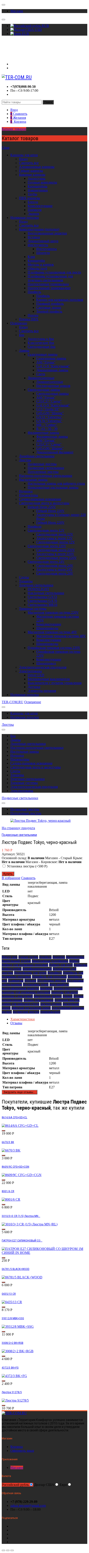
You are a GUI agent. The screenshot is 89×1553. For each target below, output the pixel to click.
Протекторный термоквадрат (49, 288)
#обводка (80, 965)
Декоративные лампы (52, 370)
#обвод (74, 961)
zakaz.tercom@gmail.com (28, 1505)
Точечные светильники (36, 585)
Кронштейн (36, 260)
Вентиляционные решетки (47, 233)
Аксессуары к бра (41, 339)
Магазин (16, 11)
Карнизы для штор (24, 155)
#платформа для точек (30, 973)
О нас (6, 45)
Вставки (34, 237)
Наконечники (38, 190)
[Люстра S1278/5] (15, 1400)
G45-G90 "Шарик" (50, 413)
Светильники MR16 (42, 605)
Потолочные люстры (43, 472)
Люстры (25, 460)
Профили (34, 526)
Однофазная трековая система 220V (54, 648)
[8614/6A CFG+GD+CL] (20, 1125)
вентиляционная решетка (20, 988)
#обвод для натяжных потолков (25, 965)
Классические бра (41, 343)
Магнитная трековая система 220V (53, 612)
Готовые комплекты (42, 182)
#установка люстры (51, 980)
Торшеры (26, 581)
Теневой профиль (49, 311)
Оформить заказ (22, 1450)
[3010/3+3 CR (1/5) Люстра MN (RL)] (29, 1224)
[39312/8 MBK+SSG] (18, 1326)
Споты (24, 577)
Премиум (34, 210)
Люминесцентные (41, 378)
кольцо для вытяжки (39, 1000)
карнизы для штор (64, 992)
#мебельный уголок (16, 961)
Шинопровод (46, 663)
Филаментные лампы (43, 432)
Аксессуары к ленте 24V (54, 569)
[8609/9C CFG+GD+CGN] (21, 1175)
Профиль (34, 292)
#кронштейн (75, 957)
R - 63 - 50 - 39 (46, 429)
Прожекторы (28, 495)
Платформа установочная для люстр (54, 272)
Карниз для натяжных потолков (59, 300)
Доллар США (44, 1485)
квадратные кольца (48, 996)
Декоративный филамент (54, 452)
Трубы (32, 194)
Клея (31, 257)
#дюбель (45, 957)
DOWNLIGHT (38, 589)
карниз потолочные (68, 988)
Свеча (40, 374)
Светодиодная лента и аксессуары (44, 503)
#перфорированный (37, 969)
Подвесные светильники (46, 468)
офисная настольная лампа (31, 1008)
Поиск (48, 102)
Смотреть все (29, 163)
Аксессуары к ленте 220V (55, 554)
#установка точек (36, 984)
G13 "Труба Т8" (48, 409)
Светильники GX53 (42, 597)
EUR (25, 33)
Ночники (26, 491)
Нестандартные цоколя (53, 386)
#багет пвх (9, 957)
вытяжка (46, 988)
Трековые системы (32, 608)
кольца (68, 996)
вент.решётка (59, 984)
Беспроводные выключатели (49, 679)
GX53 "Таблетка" (49, 417)
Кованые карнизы (32, 174)
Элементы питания (42, 691)
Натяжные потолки (24, 217)
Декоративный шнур (43, 241)
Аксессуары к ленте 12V (54, 538)
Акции (7, 49)
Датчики (34, 687)
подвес (7, 1012)
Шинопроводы (47, 628)
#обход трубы (12, 969)
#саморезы (16, 980)
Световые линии (48, 307)
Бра (21, 335)
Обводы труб (37, 268)
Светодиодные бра (41, 346)
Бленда (33, 202)
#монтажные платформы (50, 961)
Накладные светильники (46, 593)
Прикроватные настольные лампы (53, 487)
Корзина (16, 1447)
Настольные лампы (33, 479)
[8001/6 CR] (11, 1199)
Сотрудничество (14, 53)
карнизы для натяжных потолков (26, 992)
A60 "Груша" (46, 362)
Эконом (33, 213)
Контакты (9, 56)
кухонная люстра (66, 1000)
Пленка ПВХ (28, 319)
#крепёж (58, 957)
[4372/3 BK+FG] (14, 1376)
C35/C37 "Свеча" (49, 401)
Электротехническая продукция (42, 667)
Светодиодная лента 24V (46, 562)
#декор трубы (28, 957)
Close (6, 147)
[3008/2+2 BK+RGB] (17, 1351)
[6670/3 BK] (11, 1150)
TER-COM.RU (12, 702)
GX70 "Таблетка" (49, 421)
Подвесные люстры (42, 464)
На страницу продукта (18, 828)
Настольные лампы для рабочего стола (56, 483)
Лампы (24, 350)
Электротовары (30, 671)
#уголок (30, 980)
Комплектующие (40, 206)
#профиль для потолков (49, 976)
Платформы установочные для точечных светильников (50, 278)
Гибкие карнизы (31, 170)
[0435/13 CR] (12, 1302)
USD (38, 29)
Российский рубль (15, 1485)
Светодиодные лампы (44, 389)
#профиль (55, 973)
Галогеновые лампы (42, 354)
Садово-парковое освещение (40, 499)
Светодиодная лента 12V (46, 530)
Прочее (33, 315)
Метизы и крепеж (41, 264)
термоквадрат (50, 1012)
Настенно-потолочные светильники (45, 475)
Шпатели (43, 253)
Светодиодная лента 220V (47, 546)
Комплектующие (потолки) (39, 229)
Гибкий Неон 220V (42, 507)
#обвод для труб (61, 965)
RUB (45, 26)
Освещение (18, 323)
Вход (14, 64)
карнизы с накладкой (17, 996)
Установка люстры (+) (26, 866)
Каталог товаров (14, 129)
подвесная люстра (26, 1012)
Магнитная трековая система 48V (52, 632)
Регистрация (19, 68)
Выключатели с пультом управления (54, 683)
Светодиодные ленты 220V (56, 558)
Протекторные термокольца (48, 284)
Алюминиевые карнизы (36, 167)
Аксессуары (36, 178)
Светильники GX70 (42, 601)
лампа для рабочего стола (20, 1004)
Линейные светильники (36, 456)
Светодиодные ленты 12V (55, 542)
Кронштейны (37, 186)
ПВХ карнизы (29, 198)
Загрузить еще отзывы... (19, 1092)
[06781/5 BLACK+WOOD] (22, 1277)
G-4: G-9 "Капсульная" (53, 366)
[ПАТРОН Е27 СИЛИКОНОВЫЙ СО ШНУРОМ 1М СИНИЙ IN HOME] (44, 1253)
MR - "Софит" (46, 425)
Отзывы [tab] (16, 1023)
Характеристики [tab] (22, 1019)
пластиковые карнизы (68, 1008)
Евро (63, 1485)
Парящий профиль (50, 303)
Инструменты (38, 245)
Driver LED (36, 675)
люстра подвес (51, 1004)
